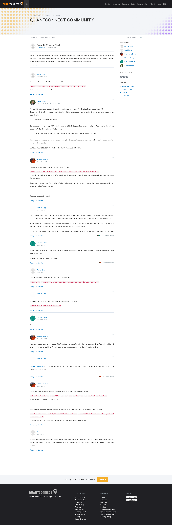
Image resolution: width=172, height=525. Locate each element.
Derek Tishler (41, 101)
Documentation (80, 500)
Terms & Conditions (107, 514)
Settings (78, 517)
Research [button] (34, 37)
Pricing (107, 4)
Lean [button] (53, 37)
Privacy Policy (105, 517)
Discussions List (80, 519)
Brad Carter (41, 432)
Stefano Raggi (41, 207)
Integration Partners (108, 509)
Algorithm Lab (80, 497)
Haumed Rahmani (42, 159)
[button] (130, 38)
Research (116, 4)
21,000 (134, 500)
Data (133, 4)
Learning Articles (81, 512)
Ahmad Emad (41, 74)
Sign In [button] (167, 4)
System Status (80, 514)
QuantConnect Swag (108, 512)
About (102, 497)
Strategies (125, 4)
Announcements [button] (44, 37)
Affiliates (103, 500)
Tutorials (78, 507)
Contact (103, 505)
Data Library (79, 509)
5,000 (134, 497)
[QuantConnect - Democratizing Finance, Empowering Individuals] (13, 4)
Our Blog (103, 502)
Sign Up (102, 479)
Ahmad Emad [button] (41, 47)
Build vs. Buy (79, 505)
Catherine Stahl (42, 243)
